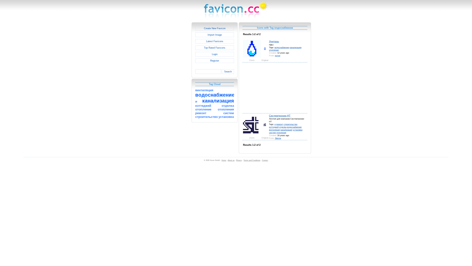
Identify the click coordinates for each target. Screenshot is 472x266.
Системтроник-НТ (280, 115)
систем (272, 133)
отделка (283, 127)
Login (215, 54)
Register (214, 60)
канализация (295, 47)
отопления (281, 133)
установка (297, 130)
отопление (274, 50)
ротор (277, 55)
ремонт (279, 124)
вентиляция (274, 130)
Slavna (278, 138)
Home (224, 160)
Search (228, 71)
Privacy (239, 160)
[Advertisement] (175, 77)
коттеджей (274, 127)
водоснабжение (282, 47)
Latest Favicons (214, 41)
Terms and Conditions (252, 160)
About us (231, 160)
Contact (265, 160)
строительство (290, 124)
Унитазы (274, 41)
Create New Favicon (214, 28)
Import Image (215, 34)
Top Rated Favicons (214, 47)
